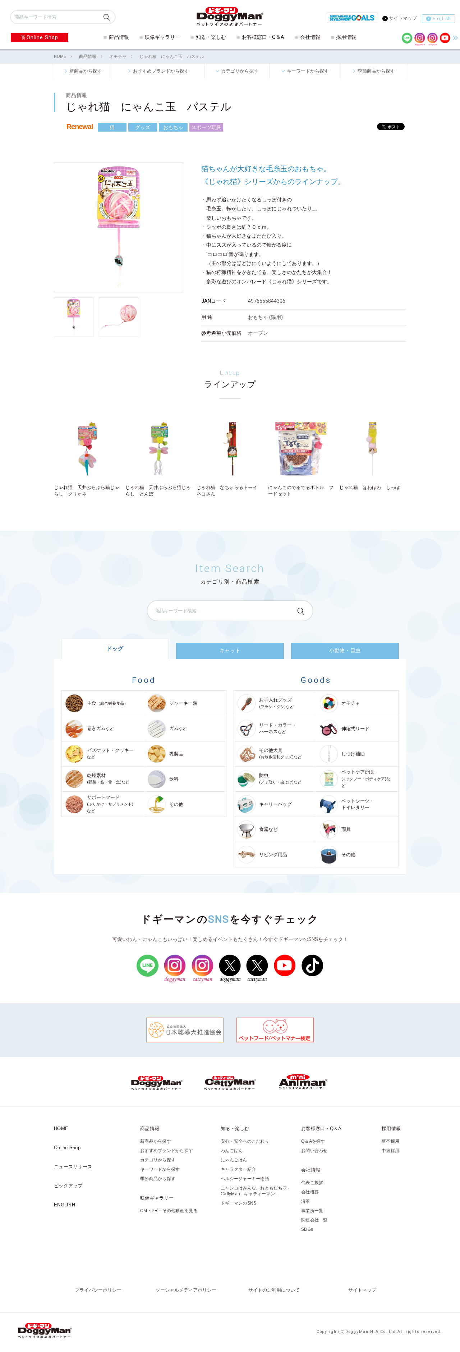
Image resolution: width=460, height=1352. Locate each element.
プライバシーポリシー (98, 1290)
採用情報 (346, 37)
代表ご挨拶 (312, 1182)
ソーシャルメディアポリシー (186, 1290)
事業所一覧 (312, 1210)
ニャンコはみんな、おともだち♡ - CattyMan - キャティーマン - (255, 1191)
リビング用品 (273, 854)
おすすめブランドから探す (161, 71)
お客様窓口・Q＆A (263, 37)
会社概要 (310, 1192)
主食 (107, 703)
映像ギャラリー (162, 37)
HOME (60, 56)
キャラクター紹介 (238, 1169)
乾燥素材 (108, 779)
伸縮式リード (355, 728)
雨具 (346, 829)
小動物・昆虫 (344, 650)
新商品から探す (85, 71)
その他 (176, 804)
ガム (178, 728)
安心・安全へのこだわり (245, 1141)
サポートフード (110, 804)
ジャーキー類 (183, 703)
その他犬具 (280, 753)
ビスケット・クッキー (110, 753)
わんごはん (232, 1150)
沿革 (305, 1201)
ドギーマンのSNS (238, 1203)
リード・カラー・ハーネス (277, 728)
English (442, 18)
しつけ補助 (353, 754)
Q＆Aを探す (313, 1141)
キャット (230, 650)
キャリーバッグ (275, 804)
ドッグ (115, 648)
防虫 (280, 779)
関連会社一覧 (314, 1220)
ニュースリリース (73, 1166)
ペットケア (365, 778)
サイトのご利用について (274, 1290)
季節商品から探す (376, 71)
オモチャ (117, 56)
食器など (268, 829)
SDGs (307, 1229)
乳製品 (176, 754)
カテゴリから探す (239, 71)
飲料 (174, 779)
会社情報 (310, 37)
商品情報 (119, 37)
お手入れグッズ (276, 703)
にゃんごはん (234, 1160)
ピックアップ (68, 1185)
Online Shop (42, 37)
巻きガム (100, 728)
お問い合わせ (314, 1150)
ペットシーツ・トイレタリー (357, 804)
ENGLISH (64, 1204)
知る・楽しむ (211, 37)
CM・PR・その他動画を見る (169, 1210)
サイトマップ (403, 18)
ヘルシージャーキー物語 (245, 1178)
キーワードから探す (308, 71)
